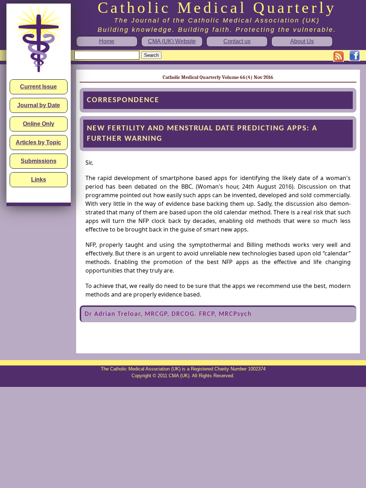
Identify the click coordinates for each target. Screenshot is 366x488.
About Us (302, 41)
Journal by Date (38, 105)
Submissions (38, 161)
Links (38, 179)
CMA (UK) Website (172, 41)
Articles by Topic (38, 142)
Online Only (38, 124)
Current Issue (38, 87)
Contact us (237, 41)
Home (106, 41)
